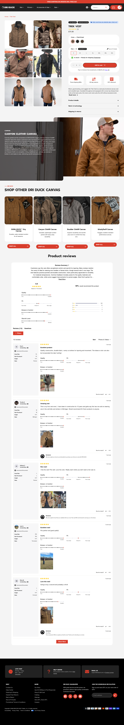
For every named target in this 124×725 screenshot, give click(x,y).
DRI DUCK (18, 708)
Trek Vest (12, 16)
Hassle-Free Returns (12, 695)
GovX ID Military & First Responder (45, 690)
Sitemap (37, 697)
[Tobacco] (82, 41)
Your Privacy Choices (39, 710)
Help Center (9, 690)
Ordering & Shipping (12, 692)
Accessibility (8, 710)
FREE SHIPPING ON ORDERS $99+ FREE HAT (104, 22)
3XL (106, 53)
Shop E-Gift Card (40, 692)
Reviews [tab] (17, 328)
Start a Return (10, 697)
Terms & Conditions (25, 710)
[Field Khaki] (73, 41)
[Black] (77, 41)
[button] (62, 279)
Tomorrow (97, 57)
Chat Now (17, 674)
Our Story (37, 687)
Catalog (37, 695)
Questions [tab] (27, 328)
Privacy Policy (15, 710)
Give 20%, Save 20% (41, 700)
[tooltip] (68, 265)
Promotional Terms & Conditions (15, 702)
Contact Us (9, 687)
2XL (99, 53)
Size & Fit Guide (11, 700)
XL (93, 53)
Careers (37, 702)
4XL (112, 53)
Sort (94, 339)
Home (6, 16)
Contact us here (109, 672)
